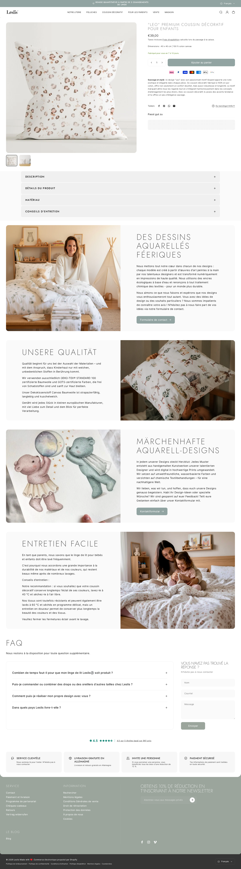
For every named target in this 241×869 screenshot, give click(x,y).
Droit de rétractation (75, 805)
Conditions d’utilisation (59, 864)
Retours (10, 810)
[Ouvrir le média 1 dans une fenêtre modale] (71, 87)
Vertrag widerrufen (17, 814)
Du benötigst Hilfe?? (225, 106)
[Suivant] (130, 93)
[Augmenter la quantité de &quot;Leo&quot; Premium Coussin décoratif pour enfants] (163, 62)
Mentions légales (72, 797)
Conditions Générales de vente (81, 801)
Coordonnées (107, 864)
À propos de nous (73, 814)
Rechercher (70, 792)
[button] (50, 845)
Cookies (67, 818)
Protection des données (77, 810)
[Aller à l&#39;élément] (11, 160)
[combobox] (227, 3)
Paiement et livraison (18, 797)
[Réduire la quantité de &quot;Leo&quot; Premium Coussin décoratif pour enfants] (151, 62)
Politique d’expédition (78, 864)
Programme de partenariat (21, 801)
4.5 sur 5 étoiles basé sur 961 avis (134, 740)
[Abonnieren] (192, 799)
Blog (8, 838)
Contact (10, 792)
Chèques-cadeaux (16, 805)
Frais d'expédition (171, 39)
